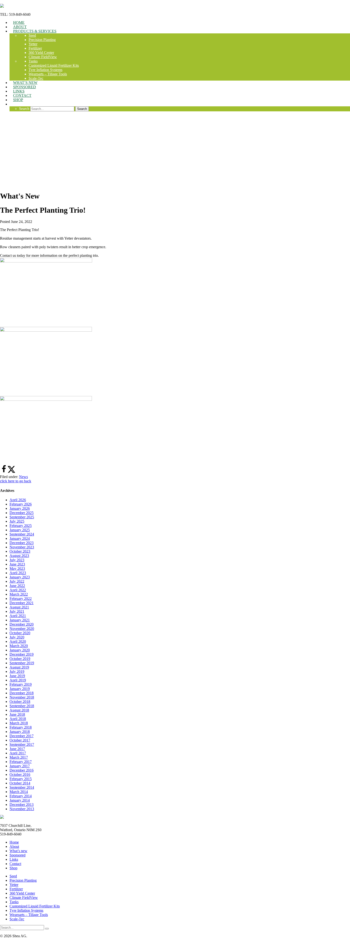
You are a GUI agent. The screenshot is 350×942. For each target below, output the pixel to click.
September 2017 (22, 744)
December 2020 (22, 624)
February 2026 (21, 504)
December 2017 (22, 736)
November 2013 (22, 809)
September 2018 (22, 706)
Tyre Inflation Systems (26, 910)
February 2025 (21, 526)
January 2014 (20, 800)
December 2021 (22, 603)
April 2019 (18, 680)
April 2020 (18, 641)
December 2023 (22, 543)
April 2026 (18, 500)
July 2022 (17, 581)
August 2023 (19, 556)
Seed (13, 876)
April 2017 (18, 753)
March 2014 (19, 792)
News (23, 477)
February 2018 (21, 727)
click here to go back (15, 481)
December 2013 (22, 805)
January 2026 (20, 508)
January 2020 (20, 650)
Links (14, 859)
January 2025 (20, 530)
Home (14, 842)
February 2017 (21, 762)
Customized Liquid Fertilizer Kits (35, 906)
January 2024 (20, 538)
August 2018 (19, 710)
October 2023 (20, 551)
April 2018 (18, 719)
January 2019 (20, 689)
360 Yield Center (22, 893)
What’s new (18, 851)
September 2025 (22, 517)
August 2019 (19, 667)
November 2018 (22, 697)
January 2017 (20, 766)
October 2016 (20, 774)
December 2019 (22, 654)
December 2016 (22, 770)
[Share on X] (11, 472)
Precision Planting (23, 880)
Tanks (14, 902)
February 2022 (21, 599)
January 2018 (20, 732)
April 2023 (18, 573)
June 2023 (17, 564)
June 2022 (17, 586)
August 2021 (19, 607)
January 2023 (20, 577)
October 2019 (20, 659)
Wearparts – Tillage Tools (29, 915)
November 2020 (22, 629)
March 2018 (19, 723)
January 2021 (20, 620)
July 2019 (17, 671)
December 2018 (22, 693)
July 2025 (17, 521)
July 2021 (17, 611)
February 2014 (21, 796)
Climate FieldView (24, 898)
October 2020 (20, 633)
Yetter (14, 885)
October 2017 (20, 740)
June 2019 (17, 676)
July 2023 (17, 560)
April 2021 (18, 616)
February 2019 (21, 684)
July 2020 (17, 637)
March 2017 (19, 757)
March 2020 (19, 646)
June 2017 (17, 749)
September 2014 (22, 787)
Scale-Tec (17, 919)
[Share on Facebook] (4, 472)
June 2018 (17, 714)
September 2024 (22, 534)
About (14, 846)
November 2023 (22, 547)
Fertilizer (16, 889)
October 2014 (20, 783)
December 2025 (22, 513)
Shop (13, 868)
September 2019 (22, 663)
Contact (15, 864)
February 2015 (21, 779)
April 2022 (18, 590)
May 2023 (17, 568)
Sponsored (17, 855)
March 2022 (19, 594)
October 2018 (20, 702)
